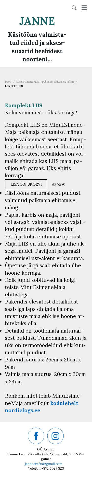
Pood (8, 81)
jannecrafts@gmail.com (43, 464)
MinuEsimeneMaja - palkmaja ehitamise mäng (45, 81)
